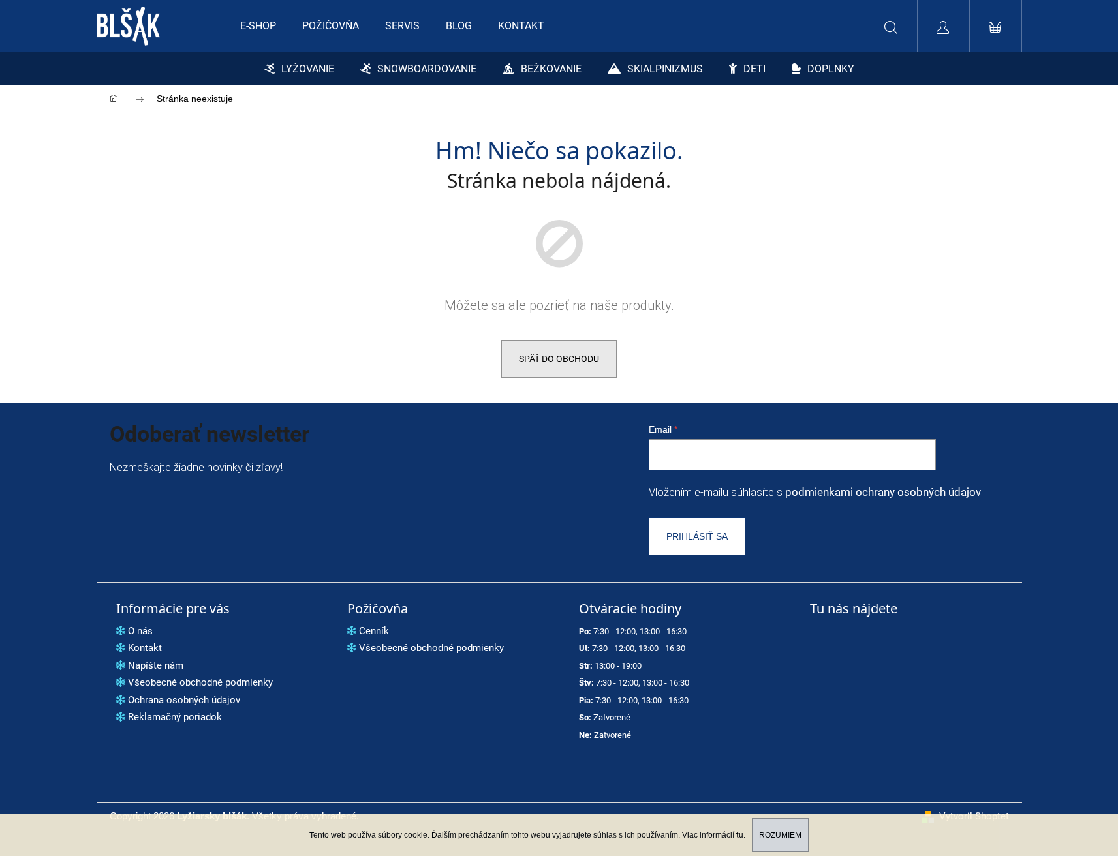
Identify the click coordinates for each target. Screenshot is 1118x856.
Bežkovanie (551, 69)
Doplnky (830, 69)
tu (739, 835)
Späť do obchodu (559, 359)
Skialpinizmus (665, 69)
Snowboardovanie (426, 69)
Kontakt (145, 648)
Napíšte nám (155, 665)
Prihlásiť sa (697, 536)
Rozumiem (780, 835)
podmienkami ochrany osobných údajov (883, 492)
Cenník (374, 631)
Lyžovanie (307, 69)
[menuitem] (258, 26)
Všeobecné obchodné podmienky (200, 682)
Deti (754, 69)
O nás (140, 631)
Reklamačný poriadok (175, 717)
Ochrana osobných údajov (184, 700)
